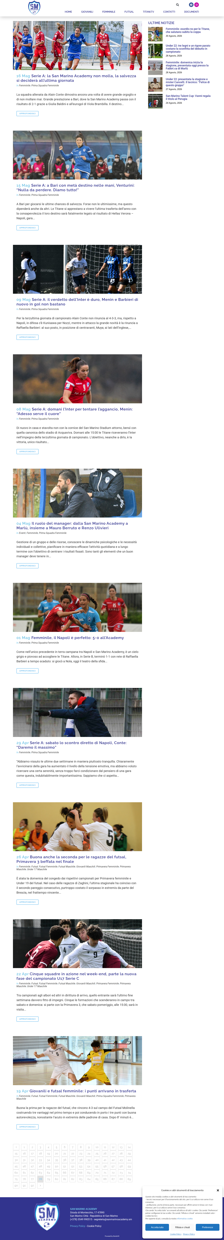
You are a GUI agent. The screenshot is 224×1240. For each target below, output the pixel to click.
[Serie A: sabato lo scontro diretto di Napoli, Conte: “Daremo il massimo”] (77, 712)
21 (64, 1153)
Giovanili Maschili (85, 866)
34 (48, 1159)
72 (113, 1172)
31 (24, 1159)
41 (105, 1159)
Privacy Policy (189, 1234)
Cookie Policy (175, 1234)
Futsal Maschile (67, 866)
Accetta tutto (157, 1227)
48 (40, 1166)
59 (129, 1166)
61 (24, 1172)
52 (72, 1166)
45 (16, 1166)
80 (56, 1179)
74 (129, 1172)
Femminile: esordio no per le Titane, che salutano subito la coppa (188, 30)
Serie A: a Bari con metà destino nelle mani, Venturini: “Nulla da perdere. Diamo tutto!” (75, 187)
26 (105, 1153)
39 (89, 1159)
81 (64, 1179)
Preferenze (207, 1227)
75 (16, 1179)
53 (80, 1166)
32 (32, 1159)
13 (121, 1147)
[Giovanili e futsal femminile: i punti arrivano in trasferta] (77, 1060)
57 (113, 1166)
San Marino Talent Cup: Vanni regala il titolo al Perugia (188, 97)
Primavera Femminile (107, 866)
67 (72, 1172)
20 (56, 1153)
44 (129, 1159)
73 (121, 1172)
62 (32, 1172)
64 (48, 1172)
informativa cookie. (185, 1219)
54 (88, 1166)
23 (80, 1153)
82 (72, 1179)
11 (105, 1147)
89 (129, 1179)
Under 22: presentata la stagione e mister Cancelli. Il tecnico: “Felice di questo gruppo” (188, 82)
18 (40, 1153)
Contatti (169, 11)
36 (64, 1159)
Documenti (191, 11)
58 (121, 1166)
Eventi (22, 533)
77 (32, 1179)
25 (97, 1153)
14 (129, 1147)
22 (72, 1153)
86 (105, 1179)
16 (24, 1153)
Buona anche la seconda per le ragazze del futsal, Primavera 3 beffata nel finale (71, 859)
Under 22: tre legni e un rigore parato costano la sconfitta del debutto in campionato (188, 48)
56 (105, 1166)
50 (56, 1166)
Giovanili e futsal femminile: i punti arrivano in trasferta (83, 1091)
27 (113, 1153)
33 (40, 1159)
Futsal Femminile (48, 866)
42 (113, 1159)
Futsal (129, 11)
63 (40, 1172)
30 (16, 1159)
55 (96, 1166)
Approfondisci (27, 114)
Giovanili (87, 11)
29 (129, 1153)
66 (64, 1172)
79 (48, 1179)
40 (97, 1159)
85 (97, 1179)
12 (113, 1147)
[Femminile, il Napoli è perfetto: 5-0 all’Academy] (77, 607)
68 (80, 1172)
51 (64, 1166)
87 (113, 1179)
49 (48, 1166)
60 (16, 1172)
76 (24, 1179)
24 (88, 1153)
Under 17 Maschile (37, 869)
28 (121, 1153)
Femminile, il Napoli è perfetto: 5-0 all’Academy (77, 637)
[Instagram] (196, 4)
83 (80, 1179)
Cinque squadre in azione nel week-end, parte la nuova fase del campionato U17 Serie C (76, 976)
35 (56, 1159)
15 (16, 1153)
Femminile (108, 11)
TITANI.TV (148, 11)
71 (105, 1172)
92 (32, 1185)
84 (89, 1179)
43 (121, 1159)
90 (16, 1185)
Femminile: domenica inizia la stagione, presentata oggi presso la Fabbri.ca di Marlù (187, 65)
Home (68, 11)
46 (24, 1166)
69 (89, 1172)
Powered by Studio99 (112, 1236)
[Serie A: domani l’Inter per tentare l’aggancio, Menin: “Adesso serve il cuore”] (77, 378)
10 (97, 1147)
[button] (217, 1190)
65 (56, 1172)
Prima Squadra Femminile (45, 85)
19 (48, 1153)
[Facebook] (191, 4)
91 (24, 1185)
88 (121, 1179)
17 (32, 1153)
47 (32, 1166)
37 (72, 1159)
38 (80, 1159)
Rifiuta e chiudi (182, 1227)
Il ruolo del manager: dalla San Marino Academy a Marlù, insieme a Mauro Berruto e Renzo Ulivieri (72, 525)
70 (97, 1172)
